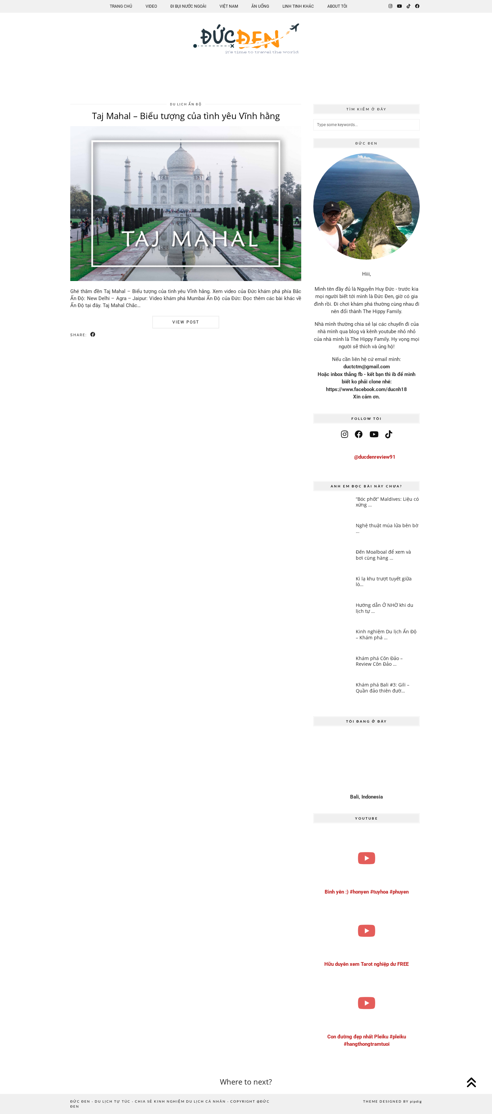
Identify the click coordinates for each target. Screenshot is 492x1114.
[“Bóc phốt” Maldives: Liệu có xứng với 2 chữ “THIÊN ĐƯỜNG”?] (332, 507)
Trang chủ (121, 6)
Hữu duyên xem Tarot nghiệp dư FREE (366, 964)
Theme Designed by (392, 1101)
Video (151, 6)
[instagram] (344, 434)
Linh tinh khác (298, 6)
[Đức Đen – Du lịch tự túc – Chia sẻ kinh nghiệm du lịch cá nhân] (246, 44)
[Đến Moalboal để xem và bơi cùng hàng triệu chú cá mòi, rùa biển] (332, 559)
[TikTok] (408, 6)
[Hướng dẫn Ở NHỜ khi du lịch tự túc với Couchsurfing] (332, 613)
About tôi (337, 6)
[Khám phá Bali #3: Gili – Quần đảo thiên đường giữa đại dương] (332, 692)
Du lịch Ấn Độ (186, 104)
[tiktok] (388, 434)
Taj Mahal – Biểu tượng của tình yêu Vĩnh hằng (186, 116)
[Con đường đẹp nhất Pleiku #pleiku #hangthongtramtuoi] (366, 1003)
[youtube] (374, 434)
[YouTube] (399, 6)
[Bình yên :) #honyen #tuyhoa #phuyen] (366, 858)
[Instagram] (390, 6)
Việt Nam (229, 6)
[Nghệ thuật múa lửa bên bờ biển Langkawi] (332, 533)
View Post (185, 322)
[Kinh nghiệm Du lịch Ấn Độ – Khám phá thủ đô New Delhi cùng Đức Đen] (332, 639)
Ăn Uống (260, 6)
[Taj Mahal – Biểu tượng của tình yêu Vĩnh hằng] (185, 279)
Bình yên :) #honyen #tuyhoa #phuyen (367, 892)
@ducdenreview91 (375, 457)
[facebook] (359, 434)
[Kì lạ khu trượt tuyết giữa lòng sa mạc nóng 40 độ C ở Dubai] (332, 586)
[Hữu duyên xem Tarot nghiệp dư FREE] (366, 930)
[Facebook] (417, 6)
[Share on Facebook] (93, 335)
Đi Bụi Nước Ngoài (188, 6)
